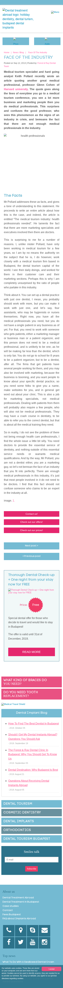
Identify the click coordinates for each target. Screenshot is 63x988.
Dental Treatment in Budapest (21, 902)
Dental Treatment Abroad (18, 898)
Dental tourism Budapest (26, 839)
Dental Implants (18, 821)
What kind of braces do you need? (25, 682)
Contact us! (32, 513)
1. (14, 500)
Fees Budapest (12, 914)
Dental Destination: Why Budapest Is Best (33, 769)
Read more (31, 652)
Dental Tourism (17, 804)
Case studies (11, 906)
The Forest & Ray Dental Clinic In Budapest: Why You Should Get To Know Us (32, 754)
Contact (8, 910)
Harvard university (16, 89)
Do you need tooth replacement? (20, 694)
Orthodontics (17, 830)
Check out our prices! (31, 530)
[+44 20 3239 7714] (8, 931)
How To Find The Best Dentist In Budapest (33, 723)
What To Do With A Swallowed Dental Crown (28, 962)
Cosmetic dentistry (22, 812)
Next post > (31, 546)
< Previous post (32, 556)
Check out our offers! (31, 522)
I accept (51, 969)
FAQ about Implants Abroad (19, 918)
